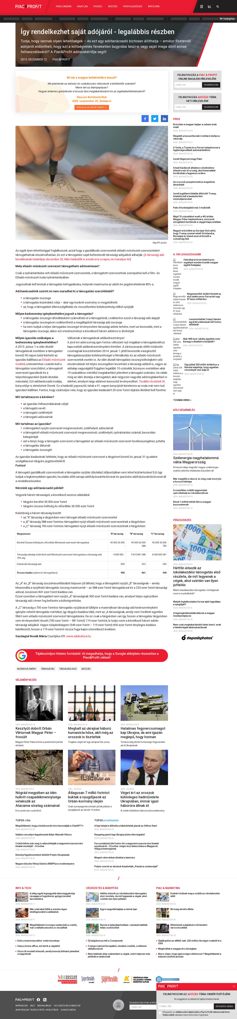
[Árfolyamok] (209, 6)
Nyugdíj (98, 6)
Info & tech (23, 888)
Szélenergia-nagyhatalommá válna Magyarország (196, 460)
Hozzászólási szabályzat (67, 1006)
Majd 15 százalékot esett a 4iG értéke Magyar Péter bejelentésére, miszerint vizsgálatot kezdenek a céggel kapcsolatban (197, 219)
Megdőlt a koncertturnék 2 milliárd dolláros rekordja (196, 137)
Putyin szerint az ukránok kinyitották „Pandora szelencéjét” (126, 866)
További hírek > (182, 400)
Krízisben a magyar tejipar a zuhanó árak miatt (195, 125)
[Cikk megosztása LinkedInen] (164, 118)
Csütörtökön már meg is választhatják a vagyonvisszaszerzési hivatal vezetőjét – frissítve (49, 844)
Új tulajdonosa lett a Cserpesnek (105, 940)
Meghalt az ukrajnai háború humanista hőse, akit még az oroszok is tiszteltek (90, 732)
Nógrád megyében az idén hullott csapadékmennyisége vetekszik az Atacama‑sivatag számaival (38, 799)
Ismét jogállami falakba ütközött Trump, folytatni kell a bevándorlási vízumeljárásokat (194, 196)
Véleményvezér (25, 679)
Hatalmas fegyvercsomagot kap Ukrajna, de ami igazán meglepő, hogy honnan (143, 732)
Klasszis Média (68, 1010)
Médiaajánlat (44, 1006)
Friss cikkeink (63, 6)
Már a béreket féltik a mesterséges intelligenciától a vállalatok (48, 910)
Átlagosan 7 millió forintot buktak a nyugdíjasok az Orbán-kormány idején (88, 797)
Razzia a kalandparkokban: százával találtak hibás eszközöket (124, 926)
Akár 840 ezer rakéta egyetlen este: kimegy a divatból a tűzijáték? (202, 340)
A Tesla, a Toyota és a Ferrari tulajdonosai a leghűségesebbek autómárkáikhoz (196, 149)
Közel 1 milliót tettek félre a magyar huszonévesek (192, 503)
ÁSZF (32, 1006)
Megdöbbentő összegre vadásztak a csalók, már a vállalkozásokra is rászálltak (53, 926)
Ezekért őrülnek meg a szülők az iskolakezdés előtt (195, 894)
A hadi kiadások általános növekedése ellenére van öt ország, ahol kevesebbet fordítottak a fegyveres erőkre (194, 171)
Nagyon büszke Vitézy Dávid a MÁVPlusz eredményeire (45, 863)
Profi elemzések (132, 6)
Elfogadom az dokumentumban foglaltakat (196, 1013)
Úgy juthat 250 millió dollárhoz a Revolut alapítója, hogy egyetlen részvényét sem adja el (201, 367)
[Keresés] (218, 6)
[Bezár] (234, 986)
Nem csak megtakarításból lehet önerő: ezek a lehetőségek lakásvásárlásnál (197, 626)
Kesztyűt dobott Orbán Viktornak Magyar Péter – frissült (35, 732)
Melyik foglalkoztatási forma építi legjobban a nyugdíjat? (197, 603)
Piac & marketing (168, 888)
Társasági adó (68, 669)
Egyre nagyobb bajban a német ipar (119, 909)
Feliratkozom (211, 85)
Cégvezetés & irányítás (102, 888)
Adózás (112, 6)
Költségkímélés (184, 410)
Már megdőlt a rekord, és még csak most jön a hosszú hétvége (197, 480)
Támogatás (47, 669)
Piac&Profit (61, 59)
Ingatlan (82, 6)
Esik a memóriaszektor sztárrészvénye (38, 940)
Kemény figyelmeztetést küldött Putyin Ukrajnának (42, 855)
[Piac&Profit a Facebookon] (39, 999)
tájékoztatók (37, 1010)
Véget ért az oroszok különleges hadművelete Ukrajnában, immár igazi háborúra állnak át (140, 799)
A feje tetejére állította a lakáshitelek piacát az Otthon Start (126, 825)
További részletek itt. (151, 381)
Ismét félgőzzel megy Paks (188, 159)
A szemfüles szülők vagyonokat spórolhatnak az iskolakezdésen (191, 491)
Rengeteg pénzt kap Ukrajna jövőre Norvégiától (119, 834)
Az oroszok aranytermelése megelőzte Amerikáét (194, 183)
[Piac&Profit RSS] (44, 999)
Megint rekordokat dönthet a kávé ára (114, 857)
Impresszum (21, 1006)
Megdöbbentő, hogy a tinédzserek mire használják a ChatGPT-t (49, 825)
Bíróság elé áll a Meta (182, 909)
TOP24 (23, 820)
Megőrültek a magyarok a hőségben (177, 948)
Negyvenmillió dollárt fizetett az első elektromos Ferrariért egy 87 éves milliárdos (204, 297)
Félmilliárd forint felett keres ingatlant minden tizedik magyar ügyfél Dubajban (201, 262)
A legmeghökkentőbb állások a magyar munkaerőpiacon (194, 614)
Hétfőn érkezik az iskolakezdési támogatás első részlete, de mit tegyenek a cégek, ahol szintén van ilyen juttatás (196, 576)
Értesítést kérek (224, 1006)
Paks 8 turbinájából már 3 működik (192, 207)
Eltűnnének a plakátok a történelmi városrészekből (188, 926)
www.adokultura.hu (78, 636)
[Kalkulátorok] (201, 6)
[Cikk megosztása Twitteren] (154, 118)
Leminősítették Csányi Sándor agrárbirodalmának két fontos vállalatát (205, 322)
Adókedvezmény (26, 669)
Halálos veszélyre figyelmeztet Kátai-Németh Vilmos (43, 834)
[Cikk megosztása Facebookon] (145, 118)
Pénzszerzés (182, 520)
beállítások (52, 1010)
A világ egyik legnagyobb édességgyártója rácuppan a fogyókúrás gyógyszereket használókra (52, 896)
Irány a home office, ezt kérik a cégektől (38, 946)
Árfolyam (153, 6)
